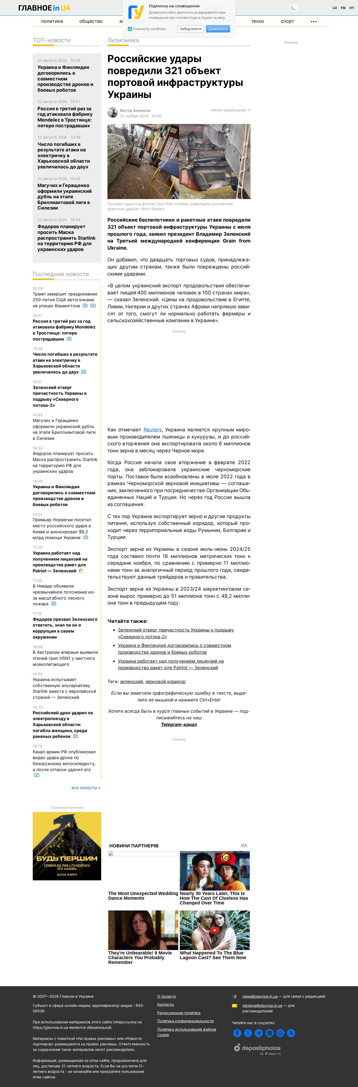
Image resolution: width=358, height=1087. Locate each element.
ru (343, 7)
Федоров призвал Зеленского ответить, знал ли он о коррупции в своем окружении (65, 625)
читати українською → (231, 110)
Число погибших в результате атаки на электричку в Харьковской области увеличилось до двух (65, 360)
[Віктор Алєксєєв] (112, 116)
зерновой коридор (165, 681)
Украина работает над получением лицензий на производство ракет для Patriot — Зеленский (60, 559)
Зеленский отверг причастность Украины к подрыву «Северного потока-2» (59, 394)
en (351, 7)
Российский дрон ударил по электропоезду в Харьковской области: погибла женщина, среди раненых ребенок (63, 722)
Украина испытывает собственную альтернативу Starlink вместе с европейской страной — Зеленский (64, 686)
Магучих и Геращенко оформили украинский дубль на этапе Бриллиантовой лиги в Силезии (64, 427)
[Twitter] (248, 1033)
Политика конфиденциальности (185, 1021)
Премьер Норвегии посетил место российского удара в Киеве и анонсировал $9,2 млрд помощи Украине (62, 526)
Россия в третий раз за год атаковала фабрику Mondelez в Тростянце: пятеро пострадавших (64, 327)
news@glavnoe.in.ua (260, 996)
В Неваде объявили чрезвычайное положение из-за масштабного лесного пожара (64, 592)
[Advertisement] (179, 378)
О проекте (166, 996)
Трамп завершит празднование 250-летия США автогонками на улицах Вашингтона (65, 297)
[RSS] (291, 1033)
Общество (91, 21)
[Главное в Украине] (45, 9)
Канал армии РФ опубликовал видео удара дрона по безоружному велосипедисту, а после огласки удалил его (64, 758)
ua (334, 7)
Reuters (153, 430)
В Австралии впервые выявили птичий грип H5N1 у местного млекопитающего (65, 656)
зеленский (131, 681)
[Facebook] (237, 1033)
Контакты (165, 1004)
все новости (84, 787)
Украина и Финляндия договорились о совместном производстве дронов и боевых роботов (64, 493)
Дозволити (218, 28)
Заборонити (191, 28)
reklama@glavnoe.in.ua (262, 1005)
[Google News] (280, 1033)
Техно (257, 21)
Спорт (287, 21)
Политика (52, 21)
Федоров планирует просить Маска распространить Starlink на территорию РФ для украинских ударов (65, 460)
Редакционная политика (178, 1013)
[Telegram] (259, 1033)
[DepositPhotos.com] (257, 1050)
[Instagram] (269, 1033)
